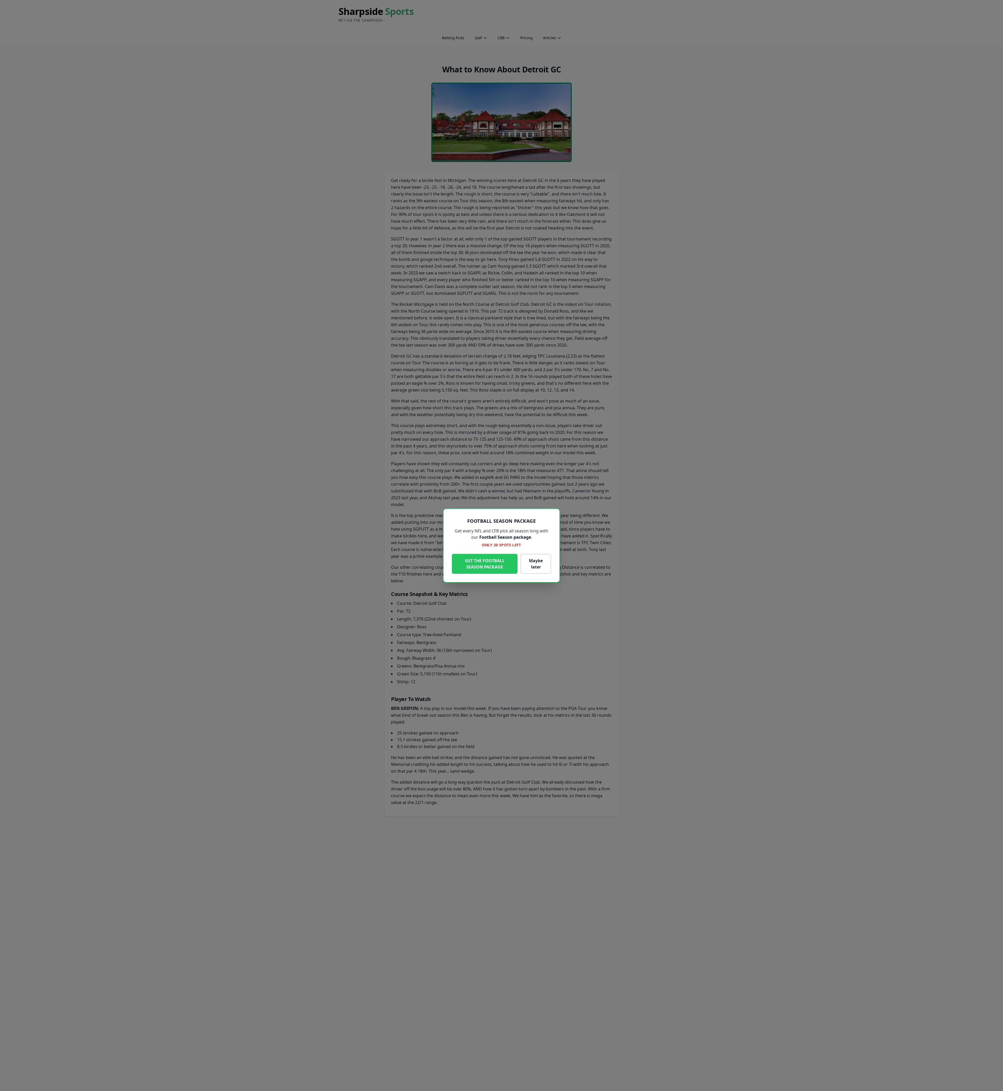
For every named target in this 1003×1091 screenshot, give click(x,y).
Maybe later (536, 564)
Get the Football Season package (485, 564)
